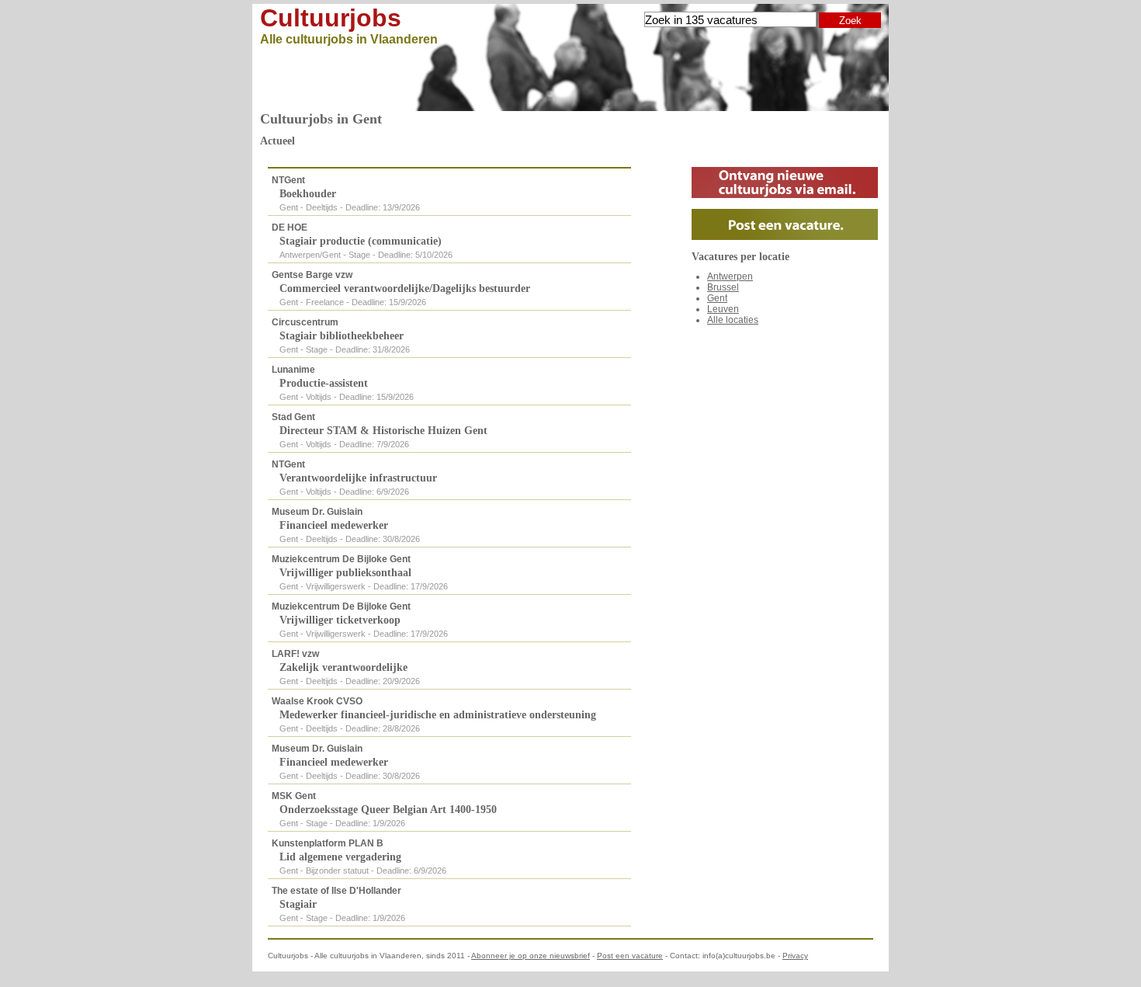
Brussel (723, 287)
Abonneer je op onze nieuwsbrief (530, 955)
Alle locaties (732, 320)
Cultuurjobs (330, 18)
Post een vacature (630, 955)
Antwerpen (730, 276)
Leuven (723, 309)
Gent (717, 298)
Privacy (795, 955)
